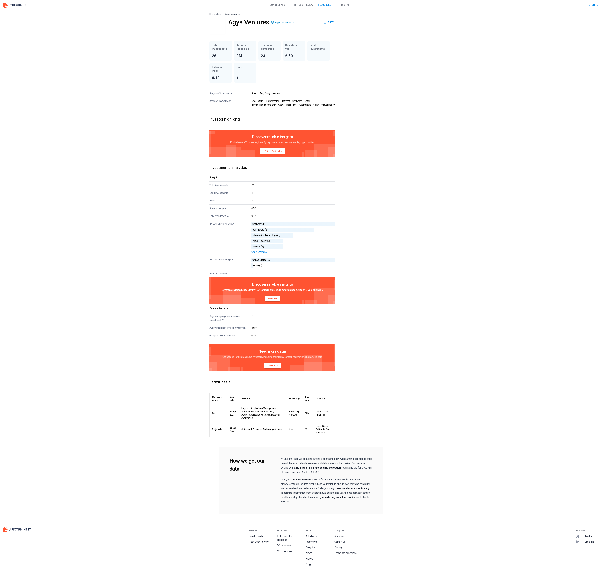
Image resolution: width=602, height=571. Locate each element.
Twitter (588, 536)
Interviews (311, 541)
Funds (220, 14)
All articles (311, 536)
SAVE (331, 22)
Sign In (593, 5)
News (309, 553)
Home (212, 14)
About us (339, 536)
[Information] (227, 216)
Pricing (344, 5)
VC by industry (284, 551)
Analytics (310, 547)
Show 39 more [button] (259, 251)
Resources (324, 5)
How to (309, 558)
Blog (308, 564)
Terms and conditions (345, 553)
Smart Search (278, 5)
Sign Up (272, 298)
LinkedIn (589, 541)
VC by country (284, 545)
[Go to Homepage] (17, 5)
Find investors (272, 151)
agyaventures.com (285, 22)
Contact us (339, 541)
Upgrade (272, 365)
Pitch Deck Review (302, 5)
